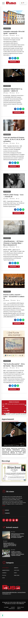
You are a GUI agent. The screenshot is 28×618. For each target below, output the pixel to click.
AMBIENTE (16, 567)
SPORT (3, 577)
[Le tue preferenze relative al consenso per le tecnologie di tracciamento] (2, 615)
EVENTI (15, 572)
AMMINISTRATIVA (5, 569)
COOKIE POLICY (12, 608)
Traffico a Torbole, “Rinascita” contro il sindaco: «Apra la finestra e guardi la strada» (17, 553)
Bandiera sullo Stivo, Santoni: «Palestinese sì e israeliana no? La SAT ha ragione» (9, 544)
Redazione (7, 300)
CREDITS (19, 608)
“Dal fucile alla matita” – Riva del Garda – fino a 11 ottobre (14, 365)
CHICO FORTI (16, 569)
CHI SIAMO (6, 606)
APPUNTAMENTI (5, 567)
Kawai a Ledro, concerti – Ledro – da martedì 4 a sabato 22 (13, 296)
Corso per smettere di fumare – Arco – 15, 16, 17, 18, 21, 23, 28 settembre (14, 139)
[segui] (3, 505)
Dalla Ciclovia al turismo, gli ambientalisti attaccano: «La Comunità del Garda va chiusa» (17, 535)
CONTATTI (13, 606)
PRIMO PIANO (16, 574)
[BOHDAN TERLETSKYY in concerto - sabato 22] (14, 422)
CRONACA (4, 572)
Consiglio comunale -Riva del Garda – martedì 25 (13, 32)
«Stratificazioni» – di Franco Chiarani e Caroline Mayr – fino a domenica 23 (13, 243)
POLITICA (4, 574)
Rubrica (7, 35)
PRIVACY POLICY (20, 606)
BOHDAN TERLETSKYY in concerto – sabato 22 (12, 90)
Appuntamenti (7, 28)
